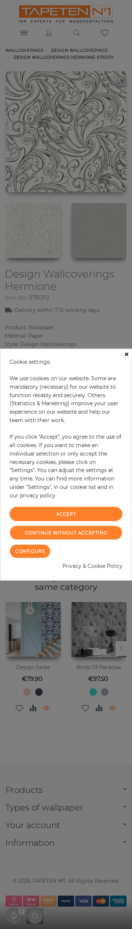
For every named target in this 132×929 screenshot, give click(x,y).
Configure (30, 551)
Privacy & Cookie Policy (92, 566)
